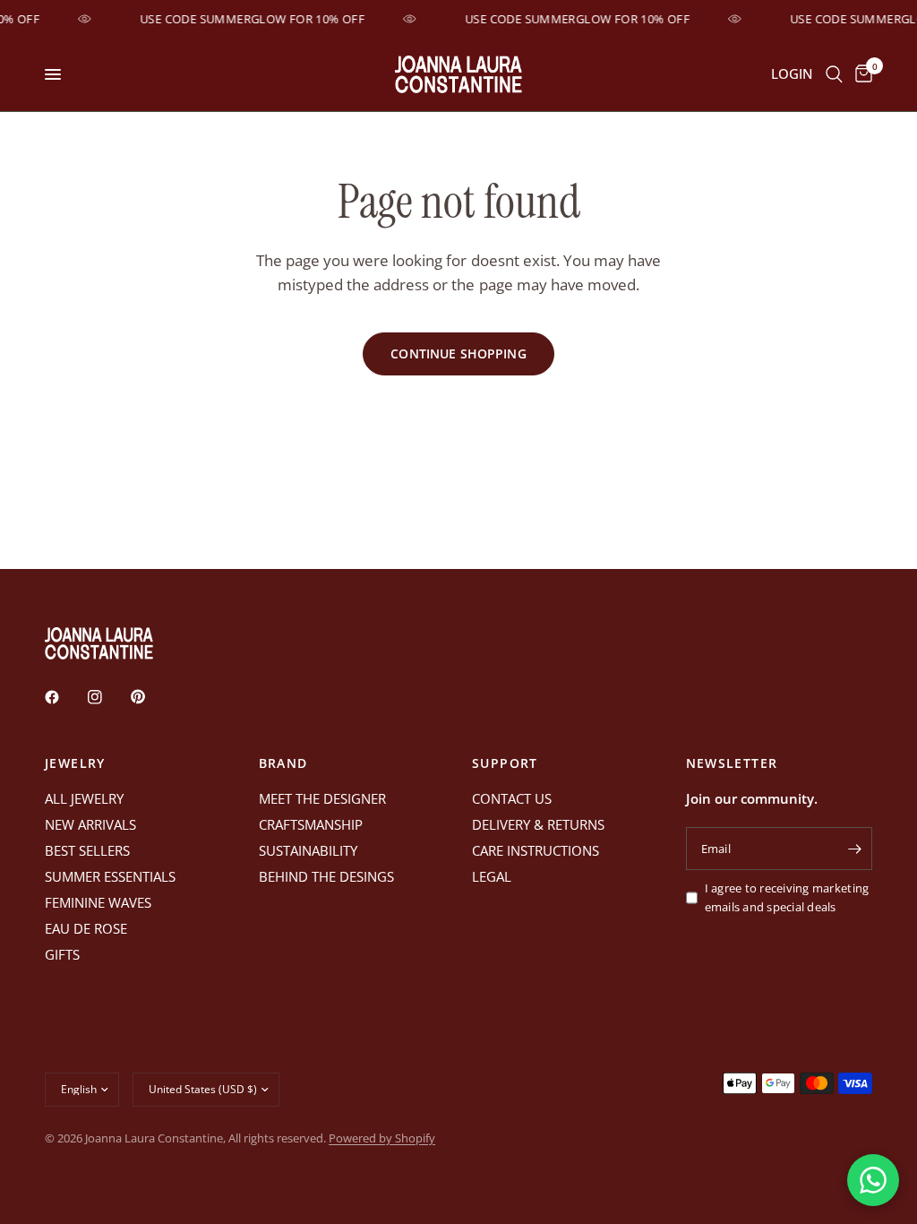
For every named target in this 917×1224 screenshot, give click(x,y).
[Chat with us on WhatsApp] (873, 1180)
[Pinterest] (150, 697)
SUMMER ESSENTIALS (110, 876)
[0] (860, 74)
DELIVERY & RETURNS (538, 824)
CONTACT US (512, 798)
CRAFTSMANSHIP (311, 824)
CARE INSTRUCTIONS (535, 850)
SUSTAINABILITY (308, 850)
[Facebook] (64, 697)
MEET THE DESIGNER (322, 798)
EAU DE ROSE (86, 928)
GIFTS (62, 954)
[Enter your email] (854, 848)
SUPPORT (505, 763)
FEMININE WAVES (98, 902)
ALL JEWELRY (84, 798)
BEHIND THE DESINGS (326, 876)
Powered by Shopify (382, 1138)
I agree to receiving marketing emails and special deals (787, 897)
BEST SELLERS (87, 850)
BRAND (283, 763)
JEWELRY (75, 763)
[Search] (834, 74)
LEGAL (491, 876)
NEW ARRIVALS (90, 824)
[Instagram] (107, 697)
